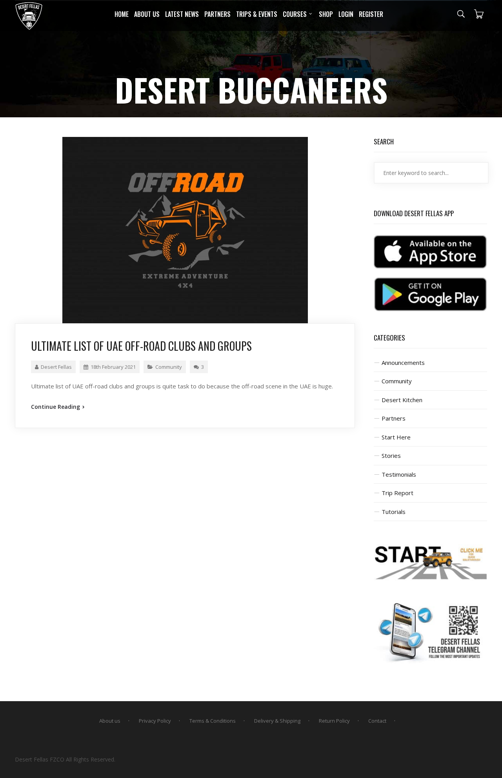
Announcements (403, 362)
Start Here (396, 437)
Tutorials (394, 512)
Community (168, 366)
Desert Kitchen (402, 400)
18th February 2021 (113, 366)
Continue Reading (56, 406)
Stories (391, 455)
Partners (394, 418)
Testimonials (399, 474)
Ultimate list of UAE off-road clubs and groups (141, 346)
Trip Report (397, 493)
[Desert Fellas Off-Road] (29, 16)
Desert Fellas (56, 366)
